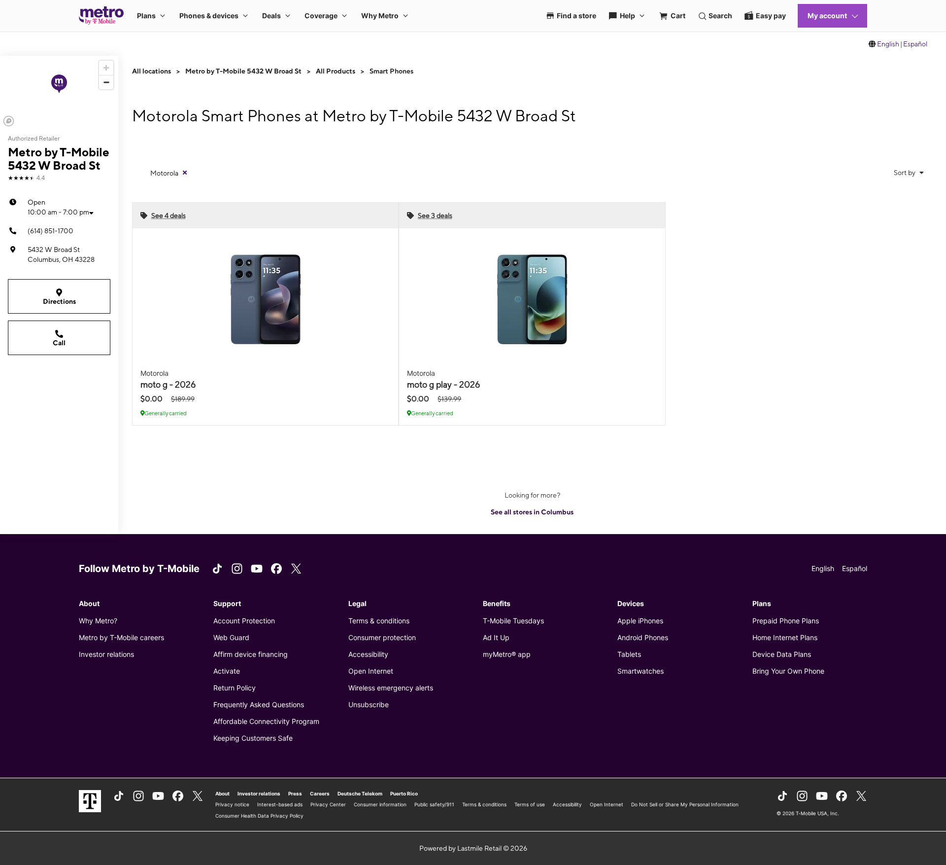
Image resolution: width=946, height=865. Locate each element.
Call (59, 343)
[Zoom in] (106, 68)
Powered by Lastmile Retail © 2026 (473, 848)
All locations (151, 71)
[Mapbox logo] (8, 121)
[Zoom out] (106, 82)
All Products (335, 71)
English (888, 44)
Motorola (164, 173)
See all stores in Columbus (532, 512)
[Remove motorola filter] (185, 172)
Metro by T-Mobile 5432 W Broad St (243, 71)
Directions (59, 301)
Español (915, 44)
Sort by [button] (905, 173)
